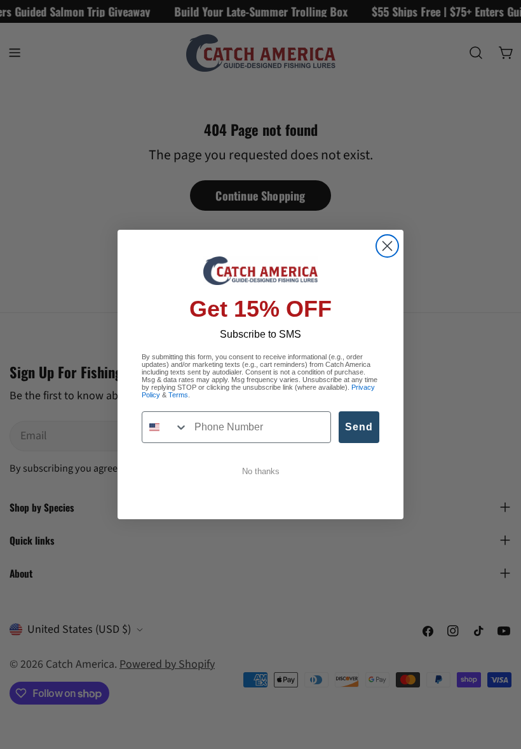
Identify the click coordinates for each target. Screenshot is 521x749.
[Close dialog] (387, 246)
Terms (178, 395)
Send (359, 426)
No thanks (261, 471)
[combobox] (165, 427)
